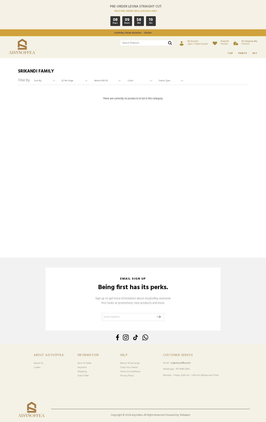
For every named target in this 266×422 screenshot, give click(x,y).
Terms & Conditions (130, 372)
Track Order (83, 376)
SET (254, 53)
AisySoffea (137, 415)
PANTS (242, 53)
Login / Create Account (198, 43)
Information (88, 355)
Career (37, 367)
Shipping (82, 372)
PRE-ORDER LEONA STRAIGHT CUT (136, 6)
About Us (38, 363)
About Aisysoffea (49, 355)
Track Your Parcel (129, 367)
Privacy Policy (127, 376)
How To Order (85, 363)
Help (124, 355)
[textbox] (146, 43)
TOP (230, 53)
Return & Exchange (130, 363)
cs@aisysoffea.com (181, 363)
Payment (82, 367)
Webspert (185, 415)
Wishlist (225, 43)
